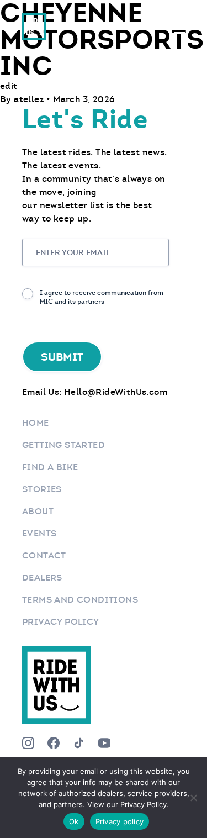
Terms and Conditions (80, 599)
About (38, 511)
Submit (62, 357)
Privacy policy (119, 821)
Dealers (42, 577)
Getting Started (63, 445)
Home (35, 423)
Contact (44, 555)
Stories (42, 489)
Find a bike (50, 467)
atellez (30, 99)
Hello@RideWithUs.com (115, 392)
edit (9, 86)
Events (39, 533)
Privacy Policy (60, 622)
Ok (74, 821)
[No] (193, 797)
